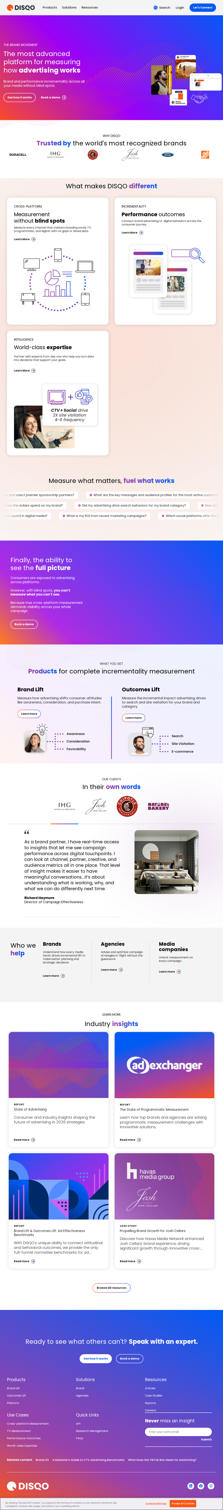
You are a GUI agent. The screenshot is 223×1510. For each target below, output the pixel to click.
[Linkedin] (190, 1486)
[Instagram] (211, 1486)
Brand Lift (42, 1460)
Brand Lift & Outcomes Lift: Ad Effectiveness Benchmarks (49, 1233)
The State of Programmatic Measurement (154, 1109)
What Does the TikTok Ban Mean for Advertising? (162, 1460)
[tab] (64, 806)
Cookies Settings (155, 1503)
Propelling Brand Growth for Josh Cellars (153, 1231)
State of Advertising (30, 1109)
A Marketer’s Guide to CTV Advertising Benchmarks (88, 1460)
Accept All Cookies (183, 1503)
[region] (111, 1504)
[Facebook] (201, 1486)
